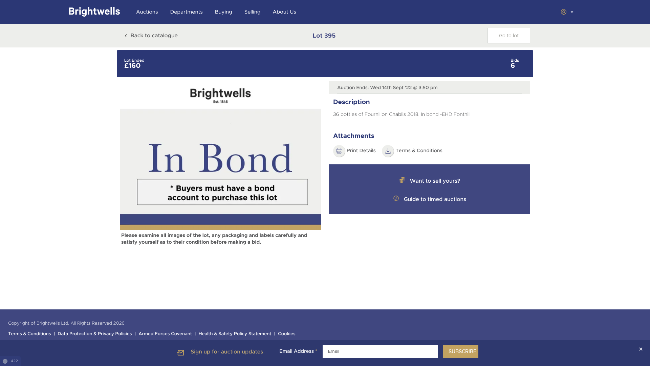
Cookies (287, 334)
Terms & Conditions (418, 151)
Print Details (361, 151)
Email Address (298, 351)
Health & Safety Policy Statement (235, 334)
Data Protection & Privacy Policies (95, 334)
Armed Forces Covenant (165, 334)
